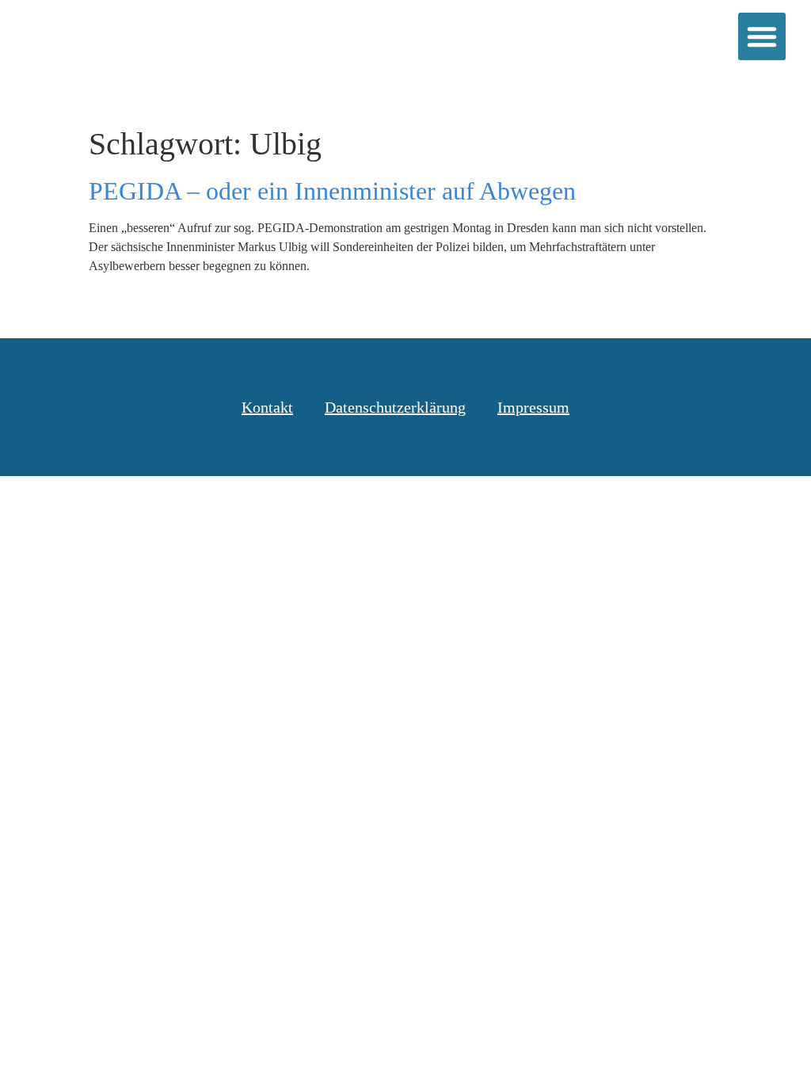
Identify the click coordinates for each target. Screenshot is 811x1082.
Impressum (533, 407)
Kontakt (267, 407)
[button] (762, 36)
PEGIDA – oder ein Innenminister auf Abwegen (332, 191)
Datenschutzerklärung (395, 407)
